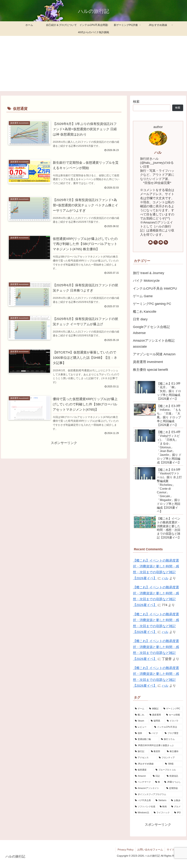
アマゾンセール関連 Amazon (154, 354)
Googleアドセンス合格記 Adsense (151, 330)
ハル (158, 152)
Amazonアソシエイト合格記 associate (154, 343)
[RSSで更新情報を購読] (166, 242)
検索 (136, 101)
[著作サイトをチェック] (150, 242)
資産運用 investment (148, 362)
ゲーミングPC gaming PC (152, 304)
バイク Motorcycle (146, 280)
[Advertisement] (93, 65)
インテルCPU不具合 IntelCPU (155, 288)
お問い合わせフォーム (150, 849)
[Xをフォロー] (155, 242)
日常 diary (140, 319)
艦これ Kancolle (144, 311)
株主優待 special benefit (150, 369)
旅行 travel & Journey (148, 273)
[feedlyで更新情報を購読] (161, 242)
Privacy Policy (125, 849)
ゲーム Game (143, 296)
